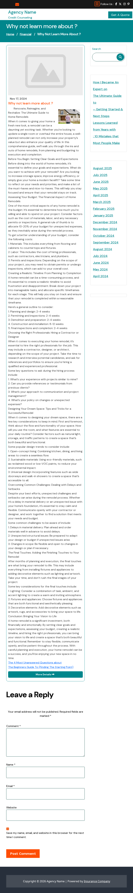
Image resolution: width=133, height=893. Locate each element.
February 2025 (103, 209)
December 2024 (105, 222)
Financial (25, 34)
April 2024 (100, 276)
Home (10, 34)
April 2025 (100, 195)
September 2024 (105, 242)
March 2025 (102, 202)
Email (10, 786)
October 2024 (103, 236)
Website (11, 807)
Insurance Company (97, 881)
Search (96, 49)
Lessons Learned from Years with (105, 126)
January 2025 (103, 215)
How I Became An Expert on (106, 85)
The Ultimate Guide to (107, 99)
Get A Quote (120, 15)
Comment (13, 726)
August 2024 (102, 249)
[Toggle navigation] (97, 3)
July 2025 (100, 175)
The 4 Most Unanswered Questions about (35, 662)
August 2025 (102, 168)
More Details (44, 674)
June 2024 (101, 263)
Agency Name (22, 12)
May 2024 (100, 269)
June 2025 (101, 182)
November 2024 (105, 229)
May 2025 (100, 188)
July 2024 (100, 256)
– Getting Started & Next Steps (108, 112)
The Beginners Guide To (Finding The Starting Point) (40, 667)
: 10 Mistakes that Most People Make (106, 139)
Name (10, 764)
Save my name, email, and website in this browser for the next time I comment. (45, 835)
